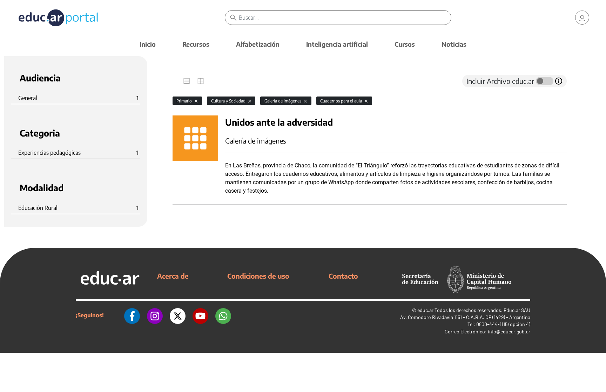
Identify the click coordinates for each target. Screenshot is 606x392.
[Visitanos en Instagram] (155, 315)
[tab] (187, 81)
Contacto (343, 276)
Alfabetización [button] (258, 44)
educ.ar (425, 310)
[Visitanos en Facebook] (132, 315)
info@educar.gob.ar (509, 331)
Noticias (454, 44)
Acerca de (173, 276)
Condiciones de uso (258, 276)
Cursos (405, 44)
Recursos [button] (195, 44)
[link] (582, 18)
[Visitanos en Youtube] (200, 315)
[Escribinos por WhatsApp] (223, 315)
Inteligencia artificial (337, 44)
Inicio (148, 44)
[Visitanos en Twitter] (178, 315)
